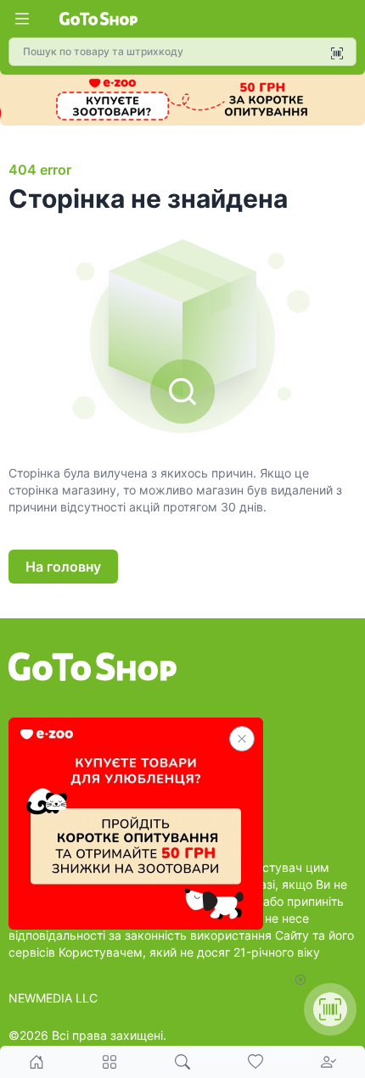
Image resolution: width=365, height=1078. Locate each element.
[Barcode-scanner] (337, 53)
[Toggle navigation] (22, 18)
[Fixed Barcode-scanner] (330, 1009)
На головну (63, 566)
